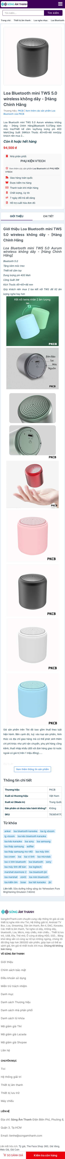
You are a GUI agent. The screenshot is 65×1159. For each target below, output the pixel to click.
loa (19, 856)
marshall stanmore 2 (15, 872)
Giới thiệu (16, 216)
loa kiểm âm (11, 882)
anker (7, 831)
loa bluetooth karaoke (25, 831)
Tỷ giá (22, 1146)
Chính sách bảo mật (13, 970)
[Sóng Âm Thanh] (17, 912)
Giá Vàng (54, 1146)
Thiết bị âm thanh (22, 20)
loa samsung (43, 841)
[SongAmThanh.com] (19, 4)
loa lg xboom (47, 831)
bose (23, 882)
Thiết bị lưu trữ (10, 1093)
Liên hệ (5, 1050)
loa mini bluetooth (38, 877)
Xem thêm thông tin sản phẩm (32, 769)
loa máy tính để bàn (15, 866)
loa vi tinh (29, 856)
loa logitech (35, 866)
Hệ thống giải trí (11, 1076)
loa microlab (44, 856)
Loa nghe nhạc (41, 20)
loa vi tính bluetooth (15, 861)
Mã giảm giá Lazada (13, 1034)
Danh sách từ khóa (12, 1018)
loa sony (29, 841)
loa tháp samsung (14, 846)
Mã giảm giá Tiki (11, 1026)
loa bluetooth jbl (38, 872)
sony (48, 861)
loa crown (9, 856)
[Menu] (60, 3)
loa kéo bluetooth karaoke (32, 836)
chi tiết (48, 216)
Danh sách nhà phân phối (17, 1010)
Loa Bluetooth (57, 20)
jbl (50, 882)
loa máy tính (42, 851)
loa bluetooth (36, 861)
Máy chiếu (7, 1101)
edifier (30, 846)
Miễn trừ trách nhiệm (14, 986)
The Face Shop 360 (37, 1146)
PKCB (21, 110)
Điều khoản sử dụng (13, 978)
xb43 (23, 877)
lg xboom (9, 836)
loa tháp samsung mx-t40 (18, 851)
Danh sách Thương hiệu (15, 1002)
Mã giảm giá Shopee (14, 1042)
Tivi (3, 1068)
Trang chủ (5, 20)
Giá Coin (14, 1149)
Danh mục (7, 994)
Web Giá (4, 1149)
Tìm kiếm (53, 13)
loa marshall (10, 877)
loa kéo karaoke (13, 841)
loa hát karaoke (37, 882)
